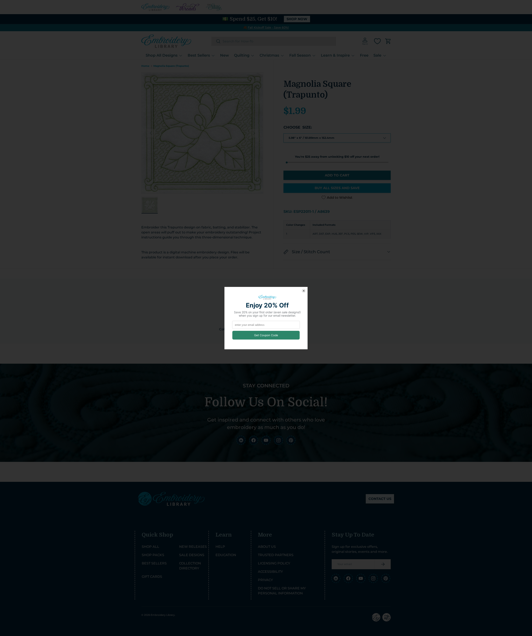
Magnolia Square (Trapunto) (171, 66)
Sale (377, 55)
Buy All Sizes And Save (337, 188)
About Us (267, 547)
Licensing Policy (274, 563)
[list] (202, 133)
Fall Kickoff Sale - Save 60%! (268, 27)
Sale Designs (191, 555)
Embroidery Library (163, 614)
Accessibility (270, 572)
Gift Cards (152, 577)
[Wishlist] (377, 41)
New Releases (193, 547)
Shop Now (297, 19)
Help (220, 547)
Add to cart (337, 175)
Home (145, 66)
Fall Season (300, 55)
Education (226, 555)
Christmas (269, 55)
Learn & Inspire (335, 55)
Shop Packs (153, 555)
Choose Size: (297, 127)
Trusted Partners (275, 555)
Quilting (241, 55)
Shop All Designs (161, 55)
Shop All (150, 547)
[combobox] (273, 41)
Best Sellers (199, 55)
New (224, 55)
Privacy (265, 580)
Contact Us (379, 499)
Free (364, 55)
